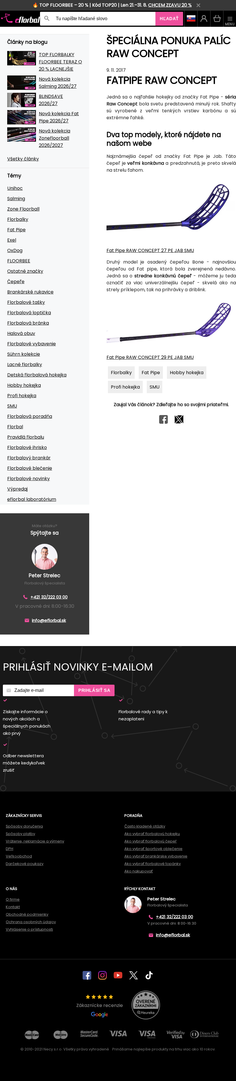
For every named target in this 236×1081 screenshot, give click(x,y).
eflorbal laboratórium (31, 499)
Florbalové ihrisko (27, 447)
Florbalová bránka (28, 323)
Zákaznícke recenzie (99, 1005)
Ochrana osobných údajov (31, 922)
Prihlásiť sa (94, 690)
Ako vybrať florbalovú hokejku (152, 833)
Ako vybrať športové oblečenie (153, 848)
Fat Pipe (16, 229)
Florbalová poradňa (29, 416)
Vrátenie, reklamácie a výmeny (35, 841)
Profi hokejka (21, 395)
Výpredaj (17, 489)
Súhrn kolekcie (23, 354)
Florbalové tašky (26, 302)
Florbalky (17, 219)
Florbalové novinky (28, 478)
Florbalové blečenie (29, 468)
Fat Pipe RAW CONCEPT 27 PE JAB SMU (150, 250)
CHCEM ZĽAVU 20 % (170, 5)
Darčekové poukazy (24, 863)
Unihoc (15, 188)
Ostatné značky (25, 271)
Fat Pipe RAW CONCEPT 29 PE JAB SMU (150, 357)
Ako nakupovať (138, 871)
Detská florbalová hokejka (36, 375)
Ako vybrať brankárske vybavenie (155, 856)
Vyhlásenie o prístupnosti (29, 929)
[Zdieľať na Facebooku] (163, 422)
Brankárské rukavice (30, 292)
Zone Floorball (23, 209)
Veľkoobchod (19, 856)
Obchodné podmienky (27, 914)
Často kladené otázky (144, 826)
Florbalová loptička (29, 312)
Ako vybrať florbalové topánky (152, 863)
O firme (13, 899)
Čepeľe (15, 281)
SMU (12, 406)
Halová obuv (21, 333)
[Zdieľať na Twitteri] (179, 422)
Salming (16, 198)
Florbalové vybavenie (31, 343)
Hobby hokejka (24, 385)
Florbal (15, 426)
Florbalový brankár (29, 458)
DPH (9, 848)
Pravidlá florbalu (25, 437)
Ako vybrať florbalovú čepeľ (150, 841)
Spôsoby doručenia (24, 826)
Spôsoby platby (20, 833)
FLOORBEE (18, 261)
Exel (11, 240)
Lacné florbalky (24, 364)
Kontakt (13, 907)
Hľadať (169, 18)
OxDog (14, 250)
